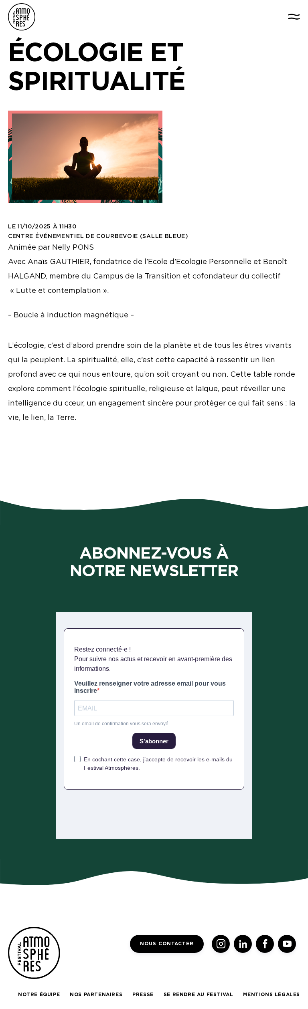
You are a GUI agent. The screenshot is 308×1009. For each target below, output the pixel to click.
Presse (143, 994)
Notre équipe (39, 994)
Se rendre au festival (198, 994)
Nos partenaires (96, 994)
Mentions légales (271, 994)
